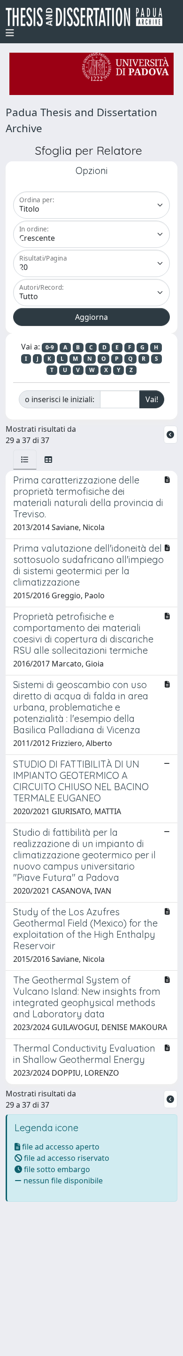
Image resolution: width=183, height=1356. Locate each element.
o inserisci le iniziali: (59, 399)
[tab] (25, 459)
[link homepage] (88, 17)
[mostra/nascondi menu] (10, 33)
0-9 (50, 347)
